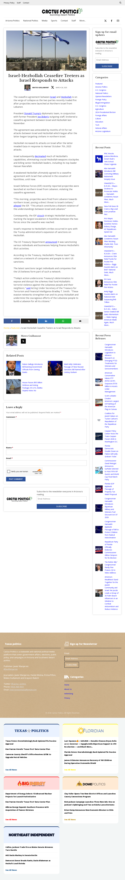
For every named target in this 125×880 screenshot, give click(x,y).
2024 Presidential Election (105, 112)
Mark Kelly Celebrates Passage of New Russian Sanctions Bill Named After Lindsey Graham (74, 368)
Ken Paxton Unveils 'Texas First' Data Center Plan (27, 749)
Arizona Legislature (102, 131)
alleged (17, 205)
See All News (11, 770)
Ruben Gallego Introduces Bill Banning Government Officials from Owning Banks (32, 368)
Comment (11, 417)
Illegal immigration (102, 103)
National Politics (30, 20)
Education (99, 122)
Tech (97, 125)
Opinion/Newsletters (103, 96)
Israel (53, 96)
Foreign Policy (100, 99)
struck (40, 215)
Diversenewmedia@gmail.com (22, 689)
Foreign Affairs (101, 115)
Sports (54, 20)
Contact (26, 3)
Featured (15, 328)
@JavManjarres (11, 669)
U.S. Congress (100, 90)
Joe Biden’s (43, 116)
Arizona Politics (12, 20)
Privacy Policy (9, 3)
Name (9, 447)
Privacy (67, 698)
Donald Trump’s (32, 113)
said (28, 288)
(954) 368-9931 (17, 686)
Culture (98, 118)
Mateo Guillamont (40, 88)
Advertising (68, 693)
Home (6, 328)
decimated (40, 156)
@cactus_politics (18, 684)
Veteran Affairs (101, 128)
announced (51, 241)
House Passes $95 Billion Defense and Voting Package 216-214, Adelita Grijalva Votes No (32, 386)
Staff (19, 3)
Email (9, 458)
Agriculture (99, 109)
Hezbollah (66, 96)
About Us (68, 689)
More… (82, 20)
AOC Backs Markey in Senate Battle (21, 855)
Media (44, 20)
